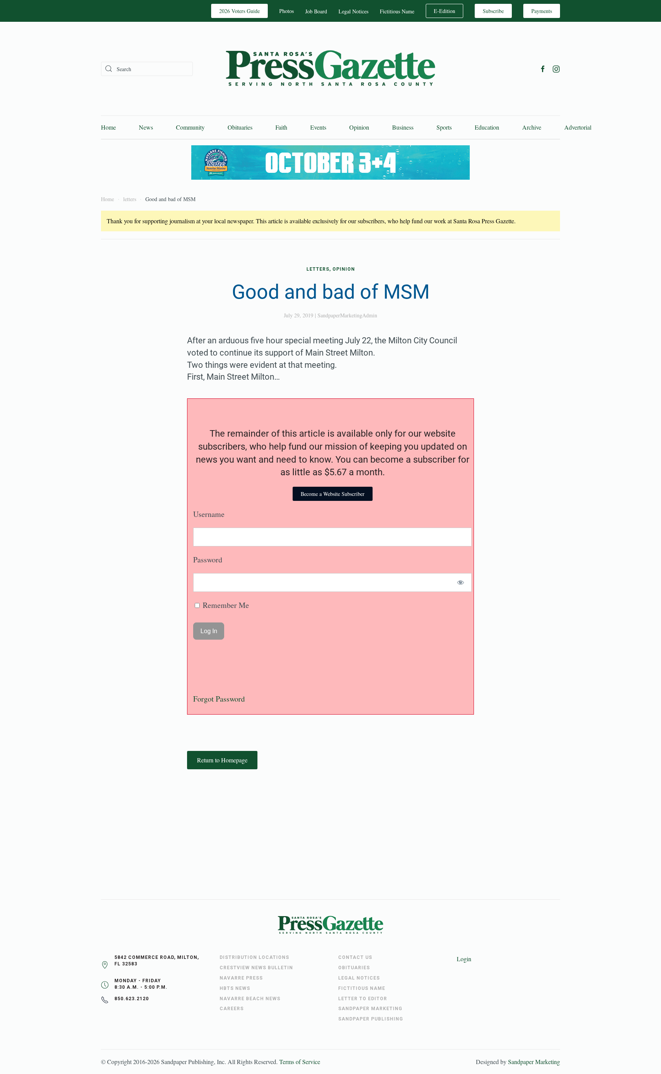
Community (190, 127)
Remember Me (225, 605)
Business (403, 127)
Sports (444, 127)
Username (209, 514)
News (146, 127)
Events (318, 127)
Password (207, 559)
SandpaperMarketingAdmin (347, 315)
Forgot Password (219, 699)
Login (464, 959)
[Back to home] (330, 69)
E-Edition (444, 11)
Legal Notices (353, 11)
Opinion (359, 127)
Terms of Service (299, 1062)
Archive (531, 127)
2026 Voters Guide (239, 11)
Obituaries (240, 127)
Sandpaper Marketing (534, 1062)
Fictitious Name (397, 11)
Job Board (316, 11)
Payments (541, 11)
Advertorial (577, 127)
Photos (286, 11)
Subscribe (493, 11)
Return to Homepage (222, 760)
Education (487, 127)
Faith (281, 127)
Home (108, 127)
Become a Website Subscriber (333, 493)
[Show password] (461, 582)
